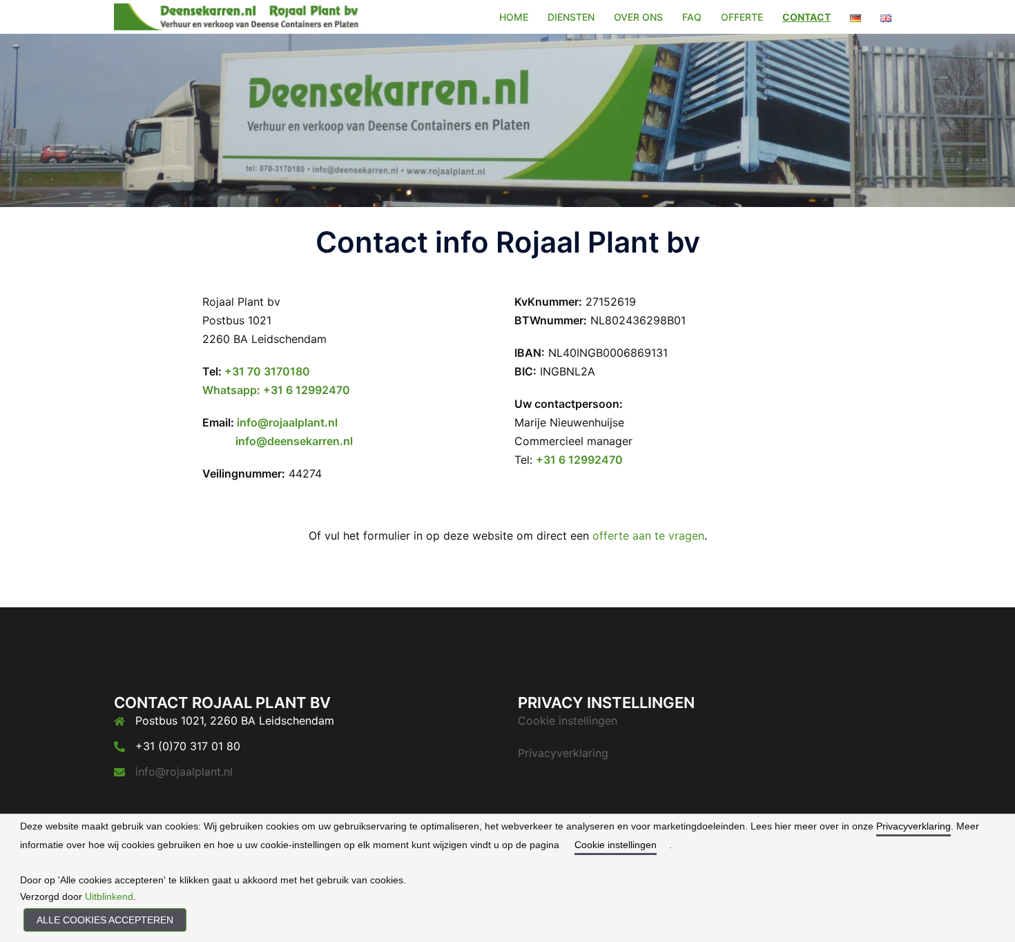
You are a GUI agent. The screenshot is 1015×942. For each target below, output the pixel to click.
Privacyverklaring (563, 753)
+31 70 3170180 (267, 371)
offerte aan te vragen (648, 535)
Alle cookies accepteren (105, 919)
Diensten (571, 17)
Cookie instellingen (567, 720)
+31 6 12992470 (579, 460)
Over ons (638, 17)
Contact (806, 17)
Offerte (742, 17)
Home (513, 17)
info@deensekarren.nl (294, 441)
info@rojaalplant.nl (287, 422)
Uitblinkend (109, 896)
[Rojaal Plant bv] (238, 16)
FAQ (692, 17)
